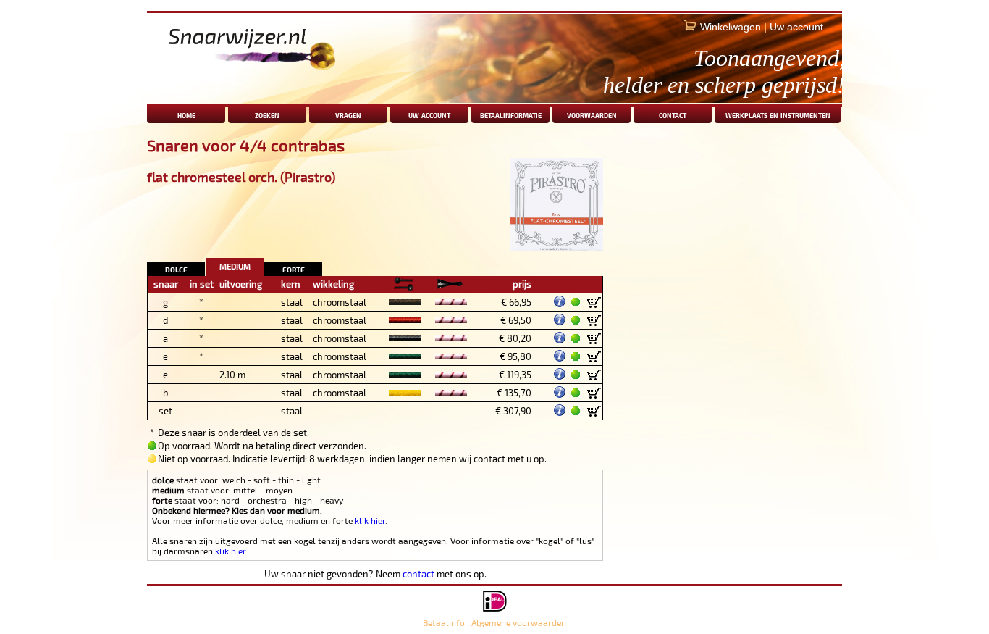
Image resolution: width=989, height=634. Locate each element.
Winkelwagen (730, 27)
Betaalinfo (444, 622)
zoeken (267, 114)
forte (293, 268)
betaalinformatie (511, 114)
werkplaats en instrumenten (777, 114)
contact (672, 114)
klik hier (370, 520)
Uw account (796, 27)
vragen (348, 114)
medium (235, 265)
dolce (176, 268)
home (186, 114)
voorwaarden (592, 114)
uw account (429, 114)
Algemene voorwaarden (518, 622)
